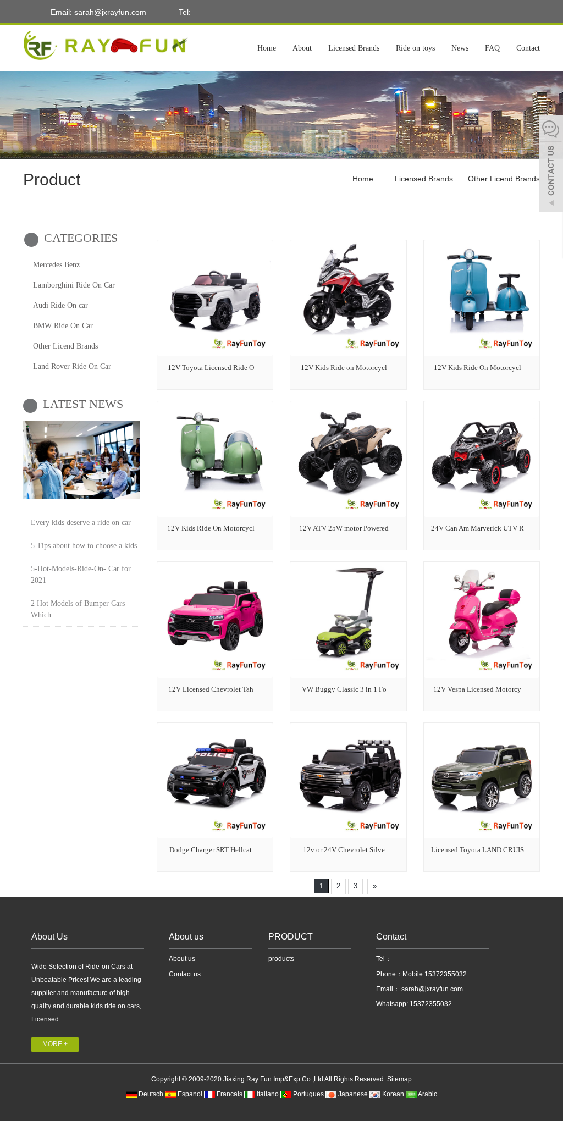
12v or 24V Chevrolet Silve (344, 850)
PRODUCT (290, 936)
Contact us (185, 974)
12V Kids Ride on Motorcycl (344, 367)
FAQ (492, 48)
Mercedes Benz (56, 265)
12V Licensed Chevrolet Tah (210, 689)
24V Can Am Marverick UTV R (477, 528)
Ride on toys (415, 48)
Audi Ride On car (60, 305)
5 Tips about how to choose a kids (84, 546)
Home (266, 48)
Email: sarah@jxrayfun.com (97, 12)
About (302, 48)
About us (186, 936)
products (281, 959)
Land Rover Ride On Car (72, 366)
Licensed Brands (353, 48)
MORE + (55, 1044)
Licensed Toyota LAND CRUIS (477, 850)
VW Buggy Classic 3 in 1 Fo (344, 689)
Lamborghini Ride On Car (74, 285)
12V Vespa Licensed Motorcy (477, 689)
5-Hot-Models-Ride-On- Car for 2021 (81, 574)
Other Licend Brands (503, 178)
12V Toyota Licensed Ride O (211, 367)
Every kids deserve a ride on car (81, 522)
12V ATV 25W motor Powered (344, 528)
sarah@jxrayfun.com (431, 989)
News (459, 48)
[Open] (551, 164)
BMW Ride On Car (63, 326)
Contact (528, 48)
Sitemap (399, 1079)
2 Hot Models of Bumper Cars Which (78, 609)
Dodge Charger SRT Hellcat (210, 850)
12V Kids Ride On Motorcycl (477, 367)
